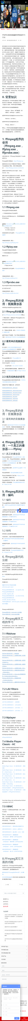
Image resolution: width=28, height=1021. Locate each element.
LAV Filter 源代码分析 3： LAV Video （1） (12, 707)
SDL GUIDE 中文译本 (17, 366)
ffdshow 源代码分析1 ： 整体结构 (10, 653)
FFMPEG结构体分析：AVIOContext (10, 394)
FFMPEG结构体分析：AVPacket (10, 400)
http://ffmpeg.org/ (18, 161)
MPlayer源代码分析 (7, 737)
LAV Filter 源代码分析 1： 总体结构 (10, 702)
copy (12, 224)
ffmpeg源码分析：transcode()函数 (11, 614)
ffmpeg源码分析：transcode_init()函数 (12, 612)
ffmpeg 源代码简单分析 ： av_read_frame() (13, 595)
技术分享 (14, 29)
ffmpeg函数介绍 (17, 358)
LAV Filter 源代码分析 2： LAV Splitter (11, 705)
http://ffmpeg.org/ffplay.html (9, 278)
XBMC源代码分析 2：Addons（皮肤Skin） (12, 829)
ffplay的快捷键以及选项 (16, 472)
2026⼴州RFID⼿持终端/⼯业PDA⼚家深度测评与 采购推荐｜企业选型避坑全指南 (14, 916)
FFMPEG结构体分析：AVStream (10, 398)
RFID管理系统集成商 (7, 877)
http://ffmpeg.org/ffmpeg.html (10, 242)
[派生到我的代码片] (7, 226)
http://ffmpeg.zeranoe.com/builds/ (15, 168)
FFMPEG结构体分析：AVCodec (9, 396)
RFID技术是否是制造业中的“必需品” (13, 930)
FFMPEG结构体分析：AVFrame (9, 387)
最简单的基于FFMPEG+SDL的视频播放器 (15, 337)
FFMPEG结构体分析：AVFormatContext (12, 390)
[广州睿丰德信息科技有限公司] (6, 2)
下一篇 (21, 884)
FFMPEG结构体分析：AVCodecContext (11, 392)
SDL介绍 (13, 363)
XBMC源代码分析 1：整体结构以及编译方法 (13, 826)
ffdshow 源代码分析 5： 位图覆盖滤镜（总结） (13, 668)
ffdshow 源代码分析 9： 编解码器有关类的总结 (13, 682)
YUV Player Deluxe (21, 370)
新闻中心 (8, 29)
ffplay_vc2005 (20, 475)
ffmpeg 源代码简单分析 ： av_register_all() (13, 590)
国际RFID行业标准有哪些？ (11, 927)
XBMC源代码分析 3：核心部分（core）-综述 (13, 832)
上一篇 (7, 884)
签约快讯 (5, 901)
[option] (14, 16)
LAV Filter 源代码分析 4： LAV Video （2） (12, 710)
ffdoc (3, 576)
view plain (8, 224)
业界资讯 (5, 904)
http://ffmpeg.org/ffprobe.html (10, 293)
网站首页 (3, 29)
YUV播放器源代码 (11, 370)
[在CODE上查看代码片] (20, 224)
